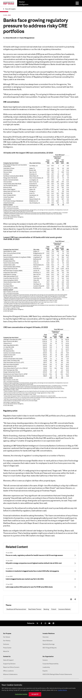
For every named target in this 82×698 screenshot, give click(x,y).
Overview (45, 637)
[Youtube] (49, 623)
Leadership (46, 667)
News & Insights (10, 9)
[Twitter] (37, 623)
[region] (41, 690)
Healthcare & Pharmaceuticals (16, 609)
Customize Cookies (21, 694)
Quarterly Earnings (48, 644)
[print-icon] (71, 599)
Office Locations (8, 671)
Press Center (7, 648)
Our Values (6, 637)
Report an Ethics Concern (11, 667)
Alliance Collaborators (10, 674)
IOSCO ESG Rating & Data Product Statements (57, 674)
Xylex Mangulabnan (27, 38)
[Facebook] (41, 623)
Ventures (6, 644)
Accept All (35, 694)
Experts (45, 671)
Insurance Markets (64, 609)
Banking (46, 609)
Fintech (53, 609)
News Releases (47, 640)
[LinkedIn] (53, 623)
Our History (6, 640)
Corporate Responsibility (50, 664)
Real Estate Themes (34, 609)
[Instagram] (45, 623)
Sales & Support (8, 660)
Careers (45, 660)
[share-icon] (75, 599)
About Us (6, 651)
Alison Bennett (11, 38)
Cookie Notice (62, 690)
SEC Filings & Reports (49, 648)
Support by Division (9, 664)
